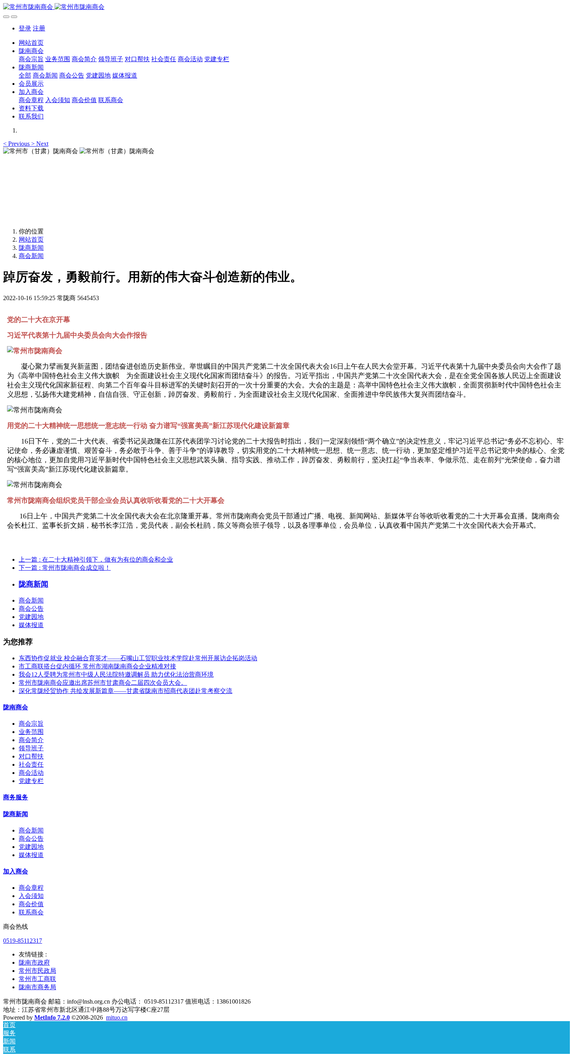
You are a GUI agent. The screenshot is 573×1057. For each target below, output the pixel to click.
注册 (39, 28)
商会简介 (31, 740)
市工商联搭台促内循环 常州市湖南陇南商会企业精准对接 (97, 666)
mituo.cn (116, 1017)
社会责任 (31, 764)
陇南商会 (15, 707)
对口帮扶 (31, 756)
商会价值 (31, 904)
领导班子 (31, 748)
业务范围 (31, 731)
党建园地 (31, 616)
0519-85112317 (22, 940)
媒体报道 (31, 625)
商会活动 (31, 772)
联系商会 (31, 912)
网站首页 (31, 42)
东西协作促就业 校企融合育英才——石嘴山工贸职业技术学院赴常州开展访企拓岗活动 (138, 658)
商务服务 (15, 797)
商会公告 (31, 608)
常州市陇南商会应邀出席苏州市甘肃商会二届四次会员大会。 (103, 682)
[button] (17, 143)
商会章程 (31, 887)
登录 (25, 28)
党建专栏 (31, 781)
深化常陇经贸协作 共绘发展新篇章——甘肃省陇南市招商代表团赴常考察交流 (125, 691)
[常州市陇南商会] (286, 7)
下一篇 (65, 567)
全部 (25, 75)
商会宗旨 (31, 723)
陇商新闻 (31, 247)
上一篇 (96, 559)
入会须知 (31, 896)
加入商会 (15, 871)
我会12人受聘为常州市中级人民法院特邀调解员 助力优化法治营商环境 (116, 674)
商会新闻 (31, 256)
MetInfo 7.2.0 (52, 1017)
